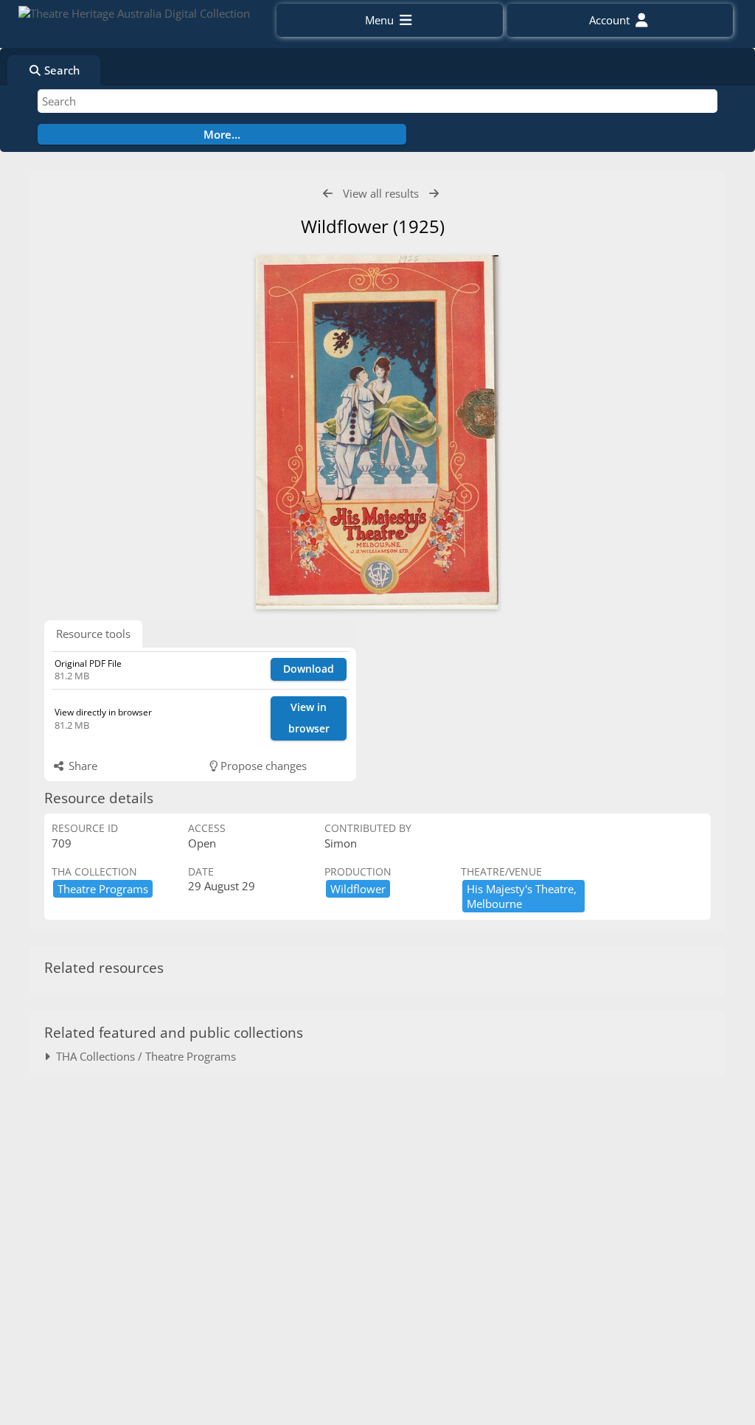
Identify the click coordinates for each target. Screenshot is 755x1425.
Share (81, 765)
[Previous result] (327, 193)
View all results (381, 193)
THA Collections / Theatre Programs (143, 1056)
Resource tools (93, 633)
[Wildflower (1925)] (377, 432)
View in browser (309, 717)
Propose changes (262, 765)
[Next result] (434, 193)
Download (308, 669)
